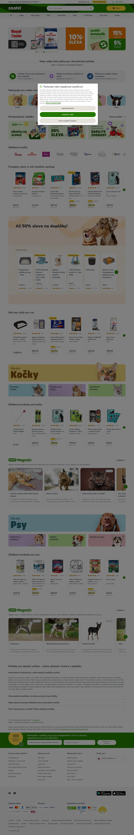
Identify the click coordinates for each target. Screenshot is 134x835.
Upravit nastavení (68, 108)
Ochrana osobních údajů (53, 103)
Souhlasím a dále (68, 115)
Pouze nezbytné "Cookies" (68, 121)
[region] (68, 104)
